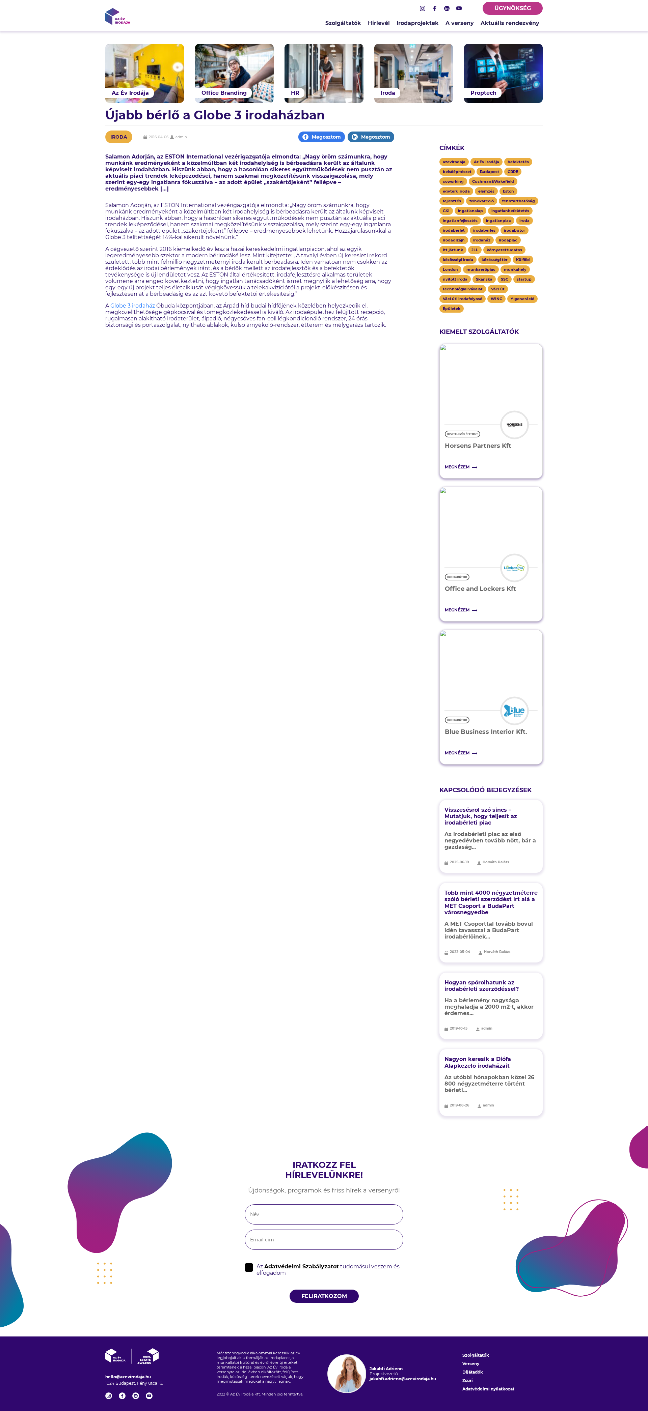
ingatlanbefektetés (510, 210)
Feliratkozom (324, 1296)
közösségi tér (495, 259)
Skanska (484, 279)
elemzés (486, 191)
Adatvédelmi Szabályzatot (301, 1266)
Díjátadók (472, 1372)
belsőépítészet (457, 171)
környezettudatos (504, 250)
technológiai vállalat (463, 289)
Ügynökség (512, 8)
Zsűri (467, 1380)
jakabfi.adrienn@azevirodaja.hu (403, 1378)
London (450, 269)
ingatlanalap (470, 210)
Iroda (118, 137)
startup (524, 279)
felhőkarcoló (481, 201)
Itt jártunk (453, 250)
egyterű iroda (456, 191)
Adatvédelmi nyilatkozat (488, 1388)
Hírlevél (379, 23)
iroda (524, 220)
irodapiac (508, 240)
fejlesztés (452, 201)
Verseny (470, 1363)
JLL (474, 250)
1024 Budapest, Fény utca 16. (134, 1383)
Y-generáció (522, 298)
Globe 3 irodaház (132, 306)
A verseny (460, 23)
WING (496, 298)
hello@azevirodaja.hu (128, 1376)
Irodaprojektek (418, 23)
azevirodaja (454, 162)
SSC (504, 279)
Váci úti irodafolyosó (462, 298)
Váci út (498, 289)
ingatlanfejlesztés (460, 220)
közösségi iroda (458, 259)
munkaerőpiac (480, 269)
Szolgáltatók (343, 23)
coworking (453, 181)
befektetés (518, 162)
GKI (446, 210)
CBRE (513, 171)
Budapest (489, 171)
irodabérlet (454, 230)
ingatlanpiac (498, 220)
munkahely (515, 269)
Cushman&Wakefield (493, 181)
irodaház (481, 240)
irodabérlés (484, 230)
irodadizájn (454, 240)
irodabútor (514, 230)
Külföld (523, 259)
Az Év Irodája (486, 162)
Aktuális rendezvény (510, 23)
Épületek (451, 308)
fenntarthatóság (518, 201)
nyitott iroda (455, 279)
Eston (508, 191)
